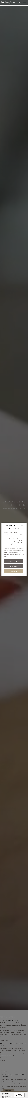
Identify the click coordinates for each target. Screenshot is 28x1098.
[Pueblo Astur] (8, 2)
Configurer (13, 571)
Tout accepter (14, 561)
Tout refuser (13, 566)
